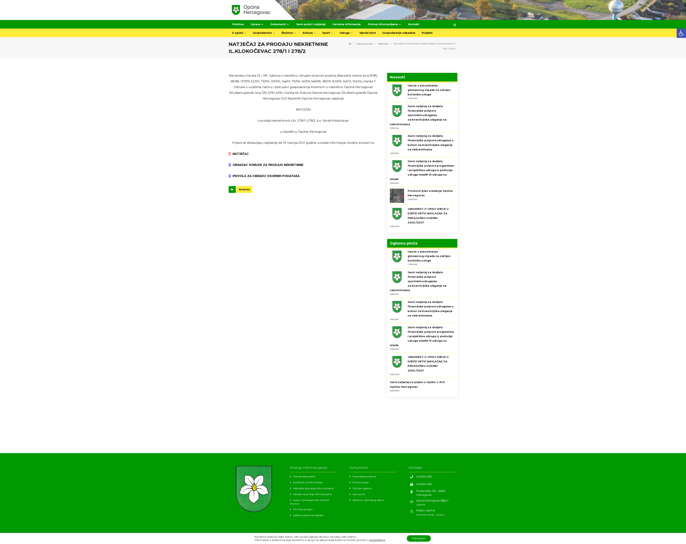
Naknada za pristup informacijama (313, 488)
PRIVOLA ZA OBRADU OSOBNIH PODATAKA (266, 176)
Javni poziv (358, 494)
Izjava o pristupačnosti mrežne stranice (309, 502)
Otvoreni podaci (303, 509)
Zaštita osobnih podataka (308, 515)
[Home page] (350, 44)
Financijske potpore (364, 476)
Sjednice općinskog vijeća (368, 500)
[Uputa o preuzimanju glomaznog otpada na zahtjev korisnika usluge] (397, 90)
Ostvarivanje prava (304, 476)
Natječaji (244, 189)
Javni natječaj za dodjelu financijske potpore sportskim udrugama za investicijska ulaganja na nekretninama (418, 115)
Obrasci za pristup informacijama (312, 494)
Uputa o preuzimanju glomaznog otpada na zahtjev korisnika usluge (429, 90)
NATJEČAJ (240, 154)
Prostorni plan (360, 482)
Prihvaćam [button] (419, 538)
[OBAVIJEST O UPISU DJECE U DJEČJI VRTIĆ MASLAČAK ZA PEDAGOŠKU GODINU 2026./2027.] (397, 214)
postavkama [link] (377, 540)
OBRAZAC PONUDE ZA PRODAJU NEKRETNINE (268, 165)
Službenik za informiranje (308, 482)
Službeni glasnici (362, 488)
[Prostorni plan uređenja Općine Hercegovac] (397, 196)
